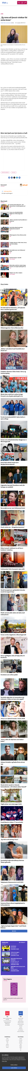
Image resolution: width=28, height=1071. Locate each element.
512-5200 (21, 1018)
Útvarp (7, 1047)
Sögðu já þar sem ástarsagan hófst (11, 804)
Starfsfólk (20, 1025)
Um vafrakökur (20, 1030)
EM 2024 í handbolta (5, 172)
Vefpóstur (20, 1028)
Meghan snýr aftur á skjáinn (16, 272)
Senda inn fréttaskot (20, 1031)
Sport (7, 1041)
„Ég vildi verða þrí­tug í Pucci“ (9, 839)
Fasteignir (20, 1040)
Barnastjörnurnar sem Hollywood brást (13, 508)
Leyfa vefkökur (14, 1067)
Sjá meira (14, 931)
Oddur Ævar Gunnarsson (6, 22)
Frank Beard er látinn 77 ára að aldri (12, 822)
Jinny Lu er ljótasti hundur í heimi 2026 (13, 718)
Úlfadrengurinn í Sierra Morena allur (18, 235)
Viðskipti (7, 1040)
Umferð (20, 1027)
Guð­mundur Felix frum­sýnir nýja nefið (13, 569)
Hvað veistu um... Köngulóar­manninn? (12, 527)
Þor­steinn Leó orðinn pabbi (9, 675)
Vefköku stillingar (14, 1064)
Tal (20, 1050)
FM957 (21, 1047)
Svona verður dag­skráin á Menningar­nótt (13, 635)
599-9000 (8, 1025)
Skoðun (7, 1044)
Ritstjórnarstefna (21, 1022)
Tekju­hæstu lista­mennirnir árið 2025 (12, 882)
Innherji (20, 1038)
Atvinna (20, 1041)
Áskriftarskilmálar (21, 1024)
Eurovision (13, 172)
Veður (21, 1044)
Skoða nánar (4, 1061)
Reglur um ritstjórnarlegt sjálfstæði (7, 1019)
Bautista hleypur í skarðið (15, 257)
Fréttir (7, 1038)
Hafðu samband (20, 1021)
